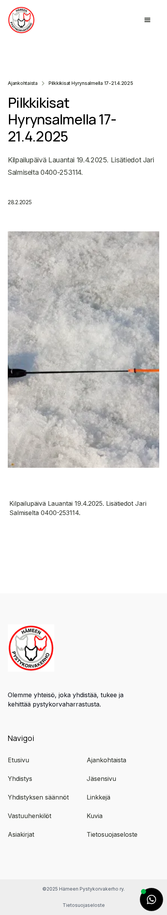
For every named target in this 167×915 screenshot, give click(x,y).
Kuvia (95, 816)
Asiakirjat (21, 834)
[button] (147, 20)
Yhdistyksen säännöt (38, 797)
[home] (44, 20)
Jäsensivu (101, 778)
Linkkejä (98, 797)
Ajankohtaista (23, 83)
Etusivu (18, 760)
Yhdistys (20, 778)
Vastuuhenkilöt (29, 816)
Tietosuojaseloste (112, 834)
